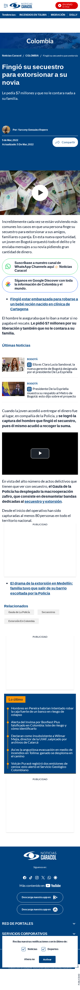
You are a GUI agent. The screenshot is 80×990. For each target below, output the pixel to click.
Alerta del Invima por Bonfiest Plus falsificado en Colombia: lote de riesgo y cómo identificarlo (38, 725)
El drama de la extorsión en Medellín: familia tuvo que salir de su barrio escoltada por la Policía (41, 588)
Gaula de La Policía (19, 612)
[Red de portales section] (74, 923)
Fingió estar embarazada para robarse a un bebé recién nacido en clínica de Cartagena (44, 304)
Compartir (65, 142)
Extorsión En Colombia (21, 621)
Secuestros (48, 612)
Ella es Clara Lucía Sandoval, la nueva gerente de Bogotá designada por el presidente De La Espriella (52, 368)
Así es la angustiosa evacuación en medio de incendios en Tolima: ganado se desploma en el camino (42, 753)
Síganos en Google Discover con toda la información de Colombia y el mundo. (44, 284)
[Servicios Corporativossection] (74, 934)
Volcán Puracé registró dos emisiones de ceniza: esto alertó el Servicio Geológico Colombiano (39, 766)
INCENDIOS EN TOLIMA (33, 14)
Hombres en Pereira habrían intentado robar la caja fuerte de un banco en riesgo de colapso (42, 711)
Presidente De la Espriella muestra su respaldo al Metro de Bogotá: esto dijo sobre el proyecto (51, 392)
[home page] (40, 856)
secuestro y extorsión (43, 501)
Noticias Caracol (11, 55)
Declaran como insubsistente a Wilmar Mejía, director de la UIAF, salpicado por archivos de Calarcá (39, 739)
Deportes (53, 949)
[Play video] (40, 193)
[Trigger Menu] (5, 5)
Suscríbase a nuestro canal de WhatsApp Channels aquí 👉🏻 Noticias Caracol (43, 266)
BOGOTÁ (32, 359)
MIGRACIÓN (58, 14)
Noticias (32, 949)
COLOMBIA (32, 55)
